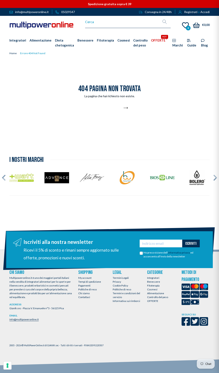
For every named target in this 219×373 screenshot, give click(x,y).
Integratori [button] (17, 40)
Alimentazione (155, 293)
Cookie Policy (120, 285)
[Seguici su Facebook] (186, 324)
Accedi (205, 12)
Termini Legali (121, 277)
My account (85, 277)
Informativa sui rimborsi (126, 301)
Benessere (153, 281)
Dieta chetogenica (64, 42)
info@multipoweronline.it (24, 319)
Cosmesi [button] (123, 40)
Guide (191, 45)
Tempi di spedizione (89, 281)
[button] (4, 177)
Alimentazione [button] (41, 40)
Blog (204, 45)
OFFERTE (152, 301)
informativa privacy (179, 252)
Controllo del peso (157, 297)
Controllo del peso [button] (140, 42)
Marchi (177, 45)
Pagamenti (84, 285)
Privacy (117, 281)
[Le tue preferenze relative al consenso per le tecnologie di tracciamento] (7, 365)
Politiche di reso (87, 289)
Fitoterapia (153, 285)
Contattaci (84, 297)
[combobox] (122, 22)
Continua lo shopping (107, 108)
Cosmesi (152, 289)
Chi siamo (84, 293)
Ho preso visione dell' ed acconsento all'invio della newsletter (168, 254)
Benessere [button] (85, 40)
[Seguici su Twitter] (195, 324)
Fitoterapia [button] (105, 40)
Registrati (190, 12)
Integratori (153, 277)
